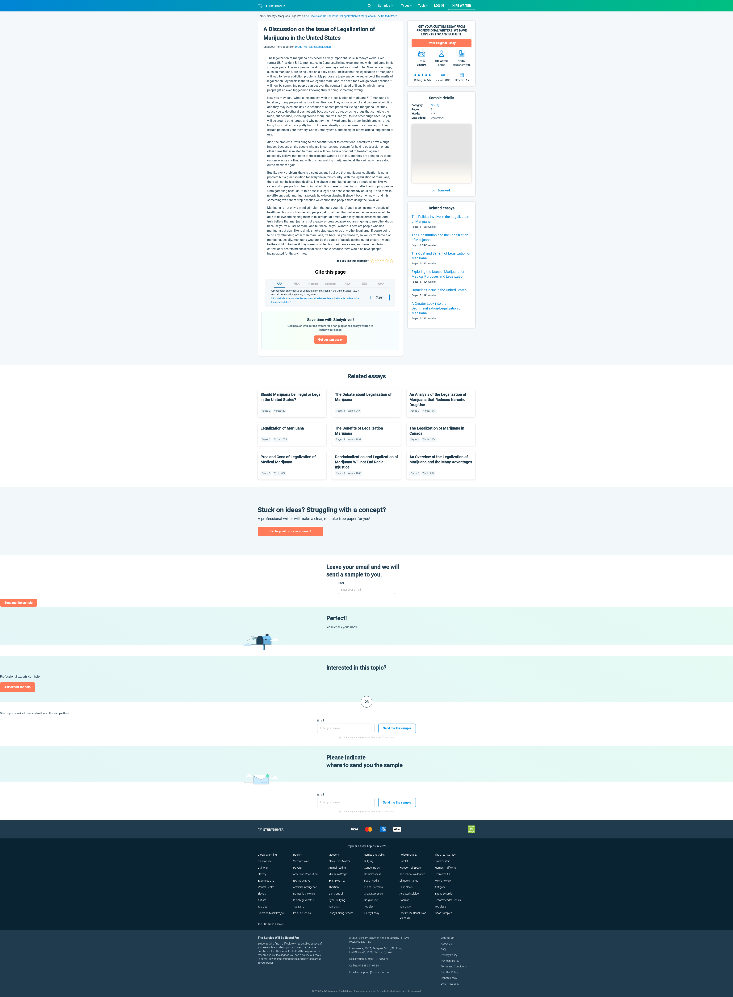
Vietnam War (301, 861)
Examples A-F (443, 874)
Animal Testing (337, 867)
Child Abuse (265, 861)
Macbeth (334, 854)
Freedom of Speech (411, 867)
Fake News (406, 887)
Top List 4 (369, 906)
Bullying (368, 861)
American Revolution (305, 874)
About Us (446, 943)
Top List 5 (405, 906)
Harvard (313, 283)
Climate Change (409, 880)
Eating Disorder (444, 893)
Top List (262, 906)
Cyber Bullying (337, 900)
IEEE (364, 283)
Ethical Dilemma (373, 887)
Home (261, 16)
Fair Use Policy (449, 972)
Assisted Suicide (409, 893)
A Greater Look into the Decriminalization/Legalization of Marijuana (437, 308)
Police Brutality (408, 854)
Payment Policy (450, 960)
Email (341, 582)
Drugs (299, 46)
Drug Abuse (371, 900)
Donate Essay (449, 977)
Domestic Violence (304, 893)
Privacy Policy (449, 955)
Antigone (440, 887)
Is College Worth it (304, 900)
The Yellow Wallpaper (412, 874)
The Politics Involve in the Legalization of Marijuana (440, 219)
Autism (262, 900)
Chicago (330, 283)
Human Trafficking (446, 867)
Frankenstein (442, 861)
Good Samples (443, 913)
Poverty (297, 867)
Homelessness (372, 874)
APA (279, 283)
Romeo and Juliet (374, 854)
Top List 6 (440, 906)
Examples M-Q (301, 880)
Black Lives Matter (339, 861)
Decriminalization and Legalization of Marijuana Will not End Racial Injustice (366, 462)
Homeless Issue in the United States (439, 290)
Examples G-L (266, 880)
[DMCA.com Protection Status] (471, 829)
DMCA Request (450, 983)
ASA (347, 283)
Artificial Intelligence (305, 887)
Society (271, 16)
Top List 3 (334, 906)
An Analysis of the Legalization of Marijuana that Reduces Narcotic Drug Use (437, 399)
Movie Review (443, 880)
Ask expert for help (17, 687)
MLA (296, 283)
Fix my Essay (371, 913)
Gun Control (336, 893)
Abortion (334, 887)
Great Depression (374, 893)
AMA (381, 283)
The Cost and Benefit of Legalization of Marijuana (441, 255)
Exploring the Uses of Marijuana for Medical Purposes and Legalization (438, 274)
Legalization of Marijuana (282, 428)
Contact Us (447, 937)
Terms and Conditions (454, 966)
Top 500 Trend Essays (270, 924)
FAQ (443, 949)
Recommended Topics (448, 900)
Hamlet (404, 861)
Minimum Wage (338, 874)
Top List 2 (298, 906)
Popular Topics (302, 913)
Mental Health (266, 887)
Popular (404, 900)
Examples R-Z (337, 880)
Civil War (263, 867)
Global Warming (267, 854)
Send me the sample (18, 602)
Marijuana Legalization (291, 16)
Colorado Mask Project (271, 913)
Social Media (371, 880)
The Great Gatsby (445, 854)
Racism (297, 854)
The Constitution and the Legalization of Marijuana (440, 237)
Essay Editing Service (341, 913)
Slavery (262, 874)
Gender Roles (372, 867)
